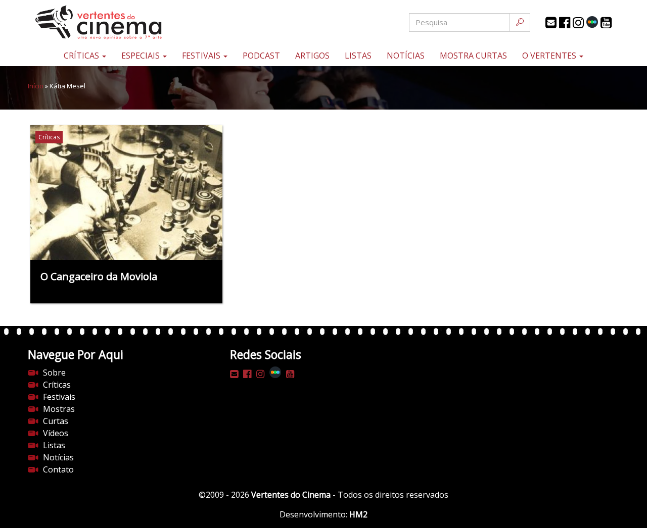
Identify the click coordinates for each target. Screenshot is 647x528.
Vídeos (55, 433)
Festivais (202, 55)
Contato (58, 469)
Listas (358, 55)
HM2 (358, 514)
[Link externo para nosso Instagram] (578, 22)
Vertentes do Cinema (291, 494)
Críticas (82, 55)
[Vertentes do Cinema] (126, 22)
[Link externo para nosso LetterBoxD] (592, 22)
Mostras (59, 408)
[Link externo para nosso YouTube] (606, 22)
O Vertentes (550, 55)
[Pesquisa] (520, 22)
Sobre (54, 372)
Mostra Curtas (473, 55)
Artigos (312, 55)
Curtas (55, 421)
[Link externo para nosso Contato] (551, 22)
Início (35, 85)
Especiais (141, 55)
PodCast (261, 55)
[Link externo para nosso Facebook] (564, 22)
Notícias (406, 55)
